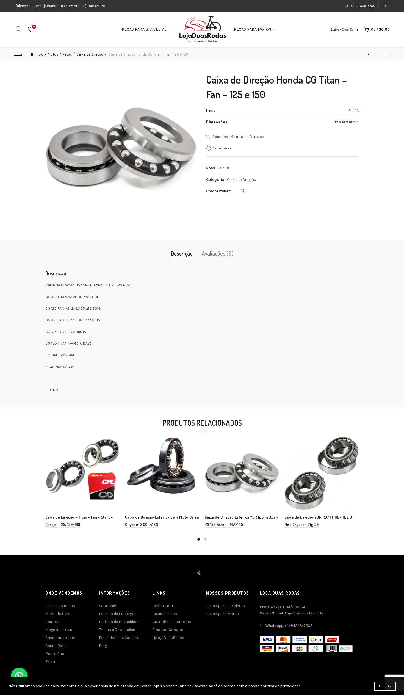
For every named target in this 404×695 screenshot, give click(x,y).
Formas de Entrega (116, 613)
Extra (50, 661)
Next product (385, 54)
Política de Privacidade (119, 621)
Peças (67, 54)
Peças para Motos (252, 29)
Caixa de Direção (89, 54)
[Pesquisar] (18, 29)
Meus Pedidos (165, 613)
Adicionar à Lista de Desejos (238, 136)
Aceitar (384, 686)
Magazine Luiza (58, 629)
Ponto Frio (54, 653)
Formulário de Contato (119, 637)
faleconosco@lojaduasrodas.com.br (47, 6)
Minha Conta (164, 605)
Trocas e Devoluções (117, 629)
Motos (53, 54)
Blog (385, 6)
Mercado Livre (57, 613)
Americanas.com (60, 637)
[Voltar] (18, 54)
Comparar (221, 148)
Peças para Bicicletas (144, 29)
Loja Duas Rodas (60, 605)
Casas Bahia (56, 645)
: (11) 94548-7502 (288, 625)
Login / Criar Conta (344, 29)
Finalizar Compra (168, 629)
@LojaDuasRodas (360, 6)
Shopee (52, 621)
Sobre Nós (108, 605)
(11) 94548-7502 (95, 6)
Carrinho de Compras (172, 621)
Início (39, 54)
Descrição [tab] (182, 253)
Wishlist (34, 26)
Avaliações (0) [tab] (217, 253)
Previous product (372, 54)
